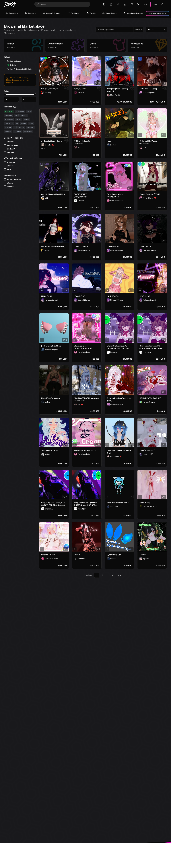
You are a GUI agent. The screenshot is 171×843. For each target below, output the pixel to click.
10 (66, 241)
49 (99, 83)
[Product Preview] (42, 83)
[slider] (5, 94)
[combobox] (156, 29)
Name (137, 29)
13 (132, 188)
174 (66, 83)
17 (66, 340)
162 (131, 83)
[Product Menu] (66, 59)
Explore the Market (156, 13)
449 (163, 83)
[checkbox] (5, 61)
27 (66, 135)
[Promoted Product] (42, 59)
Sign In (157, 4)
